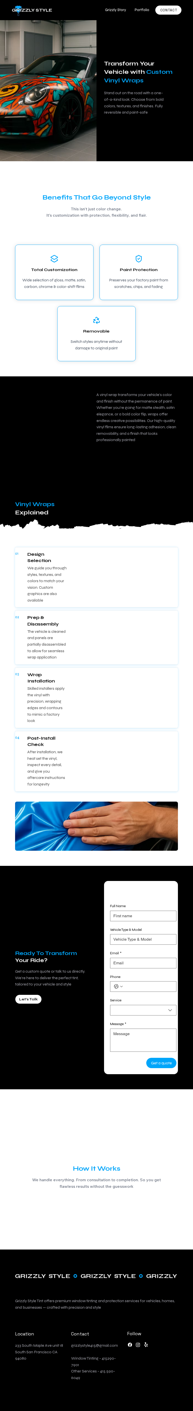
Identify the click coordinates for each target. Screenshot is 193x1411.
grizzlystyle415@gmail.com (94, 1345)
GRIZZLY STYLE (32, 10)
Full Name (118, 906)
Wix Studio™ (168, 1390)
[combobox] (143, 1010)
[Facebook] (130, 1345)
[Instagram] (138, 1345)
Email (115, 953)
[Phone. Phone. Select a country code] (118, 986)
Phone (115, 977)
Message (118, 1024)
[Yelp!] (146, 1345)
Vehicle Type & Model (126, 930)
